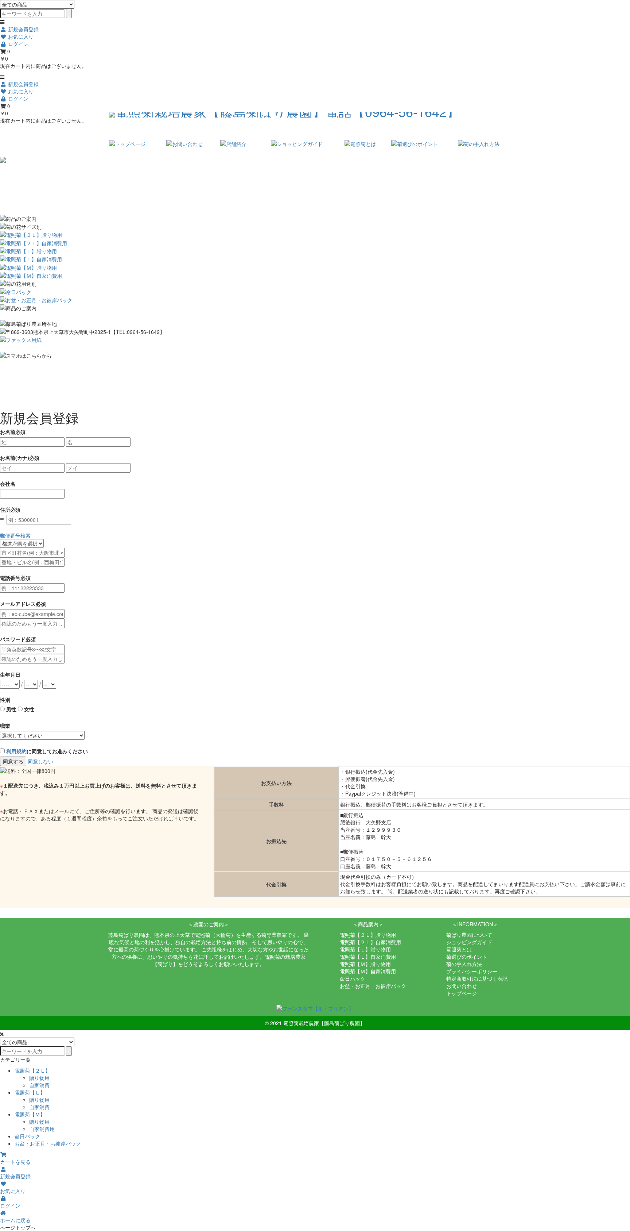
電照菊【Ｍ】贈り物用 (365, 964)
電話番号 (10, 577)
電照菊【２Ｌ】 (32, 1070)
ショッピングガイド (469, 942)
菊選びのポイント (466, 956)
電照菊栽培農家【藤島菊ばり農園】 (324, 1023)
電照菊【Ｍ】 (30, 1114)
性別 (5, 699)
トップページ (461, 993)
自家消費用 (42, 1128)
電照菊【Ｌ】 (30, 1092)
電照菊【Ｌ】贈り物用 (365, 949)
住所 (5, 509)
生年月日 (10, 674)
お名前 (7, 431)
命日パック (352, 978)
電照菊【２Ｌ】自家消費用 (370, 942)
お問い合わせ (461, 985)
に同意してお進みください (47, 751)
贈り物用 (39, 1077)
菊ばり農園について (469, 934)
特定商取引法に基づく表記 (477, 978)
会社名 (7, 483)
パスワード (13, 639)
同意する (13, 761)
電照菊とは (459, 949)
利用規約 (16, 751)
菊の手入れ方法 (464, 964)
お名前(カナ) (14, 457)
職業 (5, 725)
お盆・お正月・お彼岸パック (373, 985)
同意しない (40, 761)
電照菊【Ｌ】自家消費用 (368, 956)
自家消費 (39, 1085)
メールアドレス (18, 603)
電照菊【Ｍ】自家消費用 (368, 971)
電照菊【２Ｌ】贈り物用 (368, 934)
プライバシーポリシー (471, 971)
